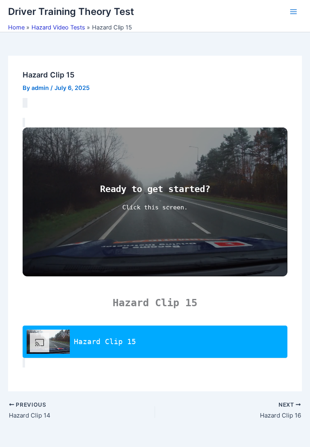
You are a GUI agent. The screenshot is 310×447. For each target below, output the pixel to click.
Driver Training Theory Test (71, 11)
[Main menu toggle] (293, 11)
